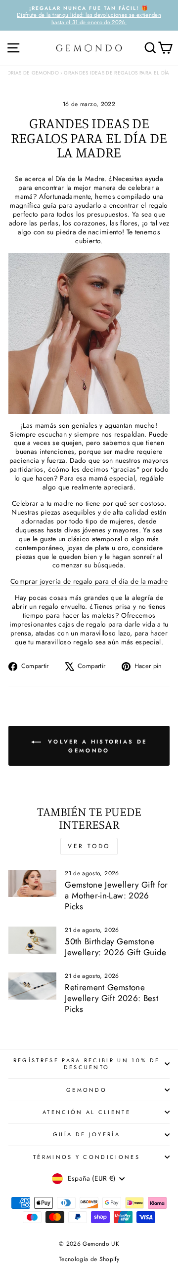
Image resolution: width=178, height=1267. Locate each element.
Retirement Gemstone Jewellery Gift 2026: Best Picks (111, 998)
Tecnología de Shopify (89, 1259)
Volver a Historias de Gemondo (96, 745)
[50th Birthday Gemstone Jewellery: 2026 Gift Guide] (32, 940)
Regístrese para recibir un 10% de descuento (86, 1063)
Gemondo (86, 1090)
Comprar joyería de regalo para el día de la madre (89, 581)
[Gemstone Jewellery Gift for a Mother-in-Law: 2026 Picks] (32, 883)
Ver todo (89, 846)
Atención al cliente (87, 1112)
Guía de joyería (86, 1134)
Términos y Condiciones (86, 1157)
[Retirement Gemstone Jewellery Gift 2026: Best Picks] (32, 986)
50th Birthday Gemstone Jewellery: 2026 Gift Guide (115, 946)
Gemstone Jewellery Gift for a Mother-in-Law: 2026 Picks (116, 895)
